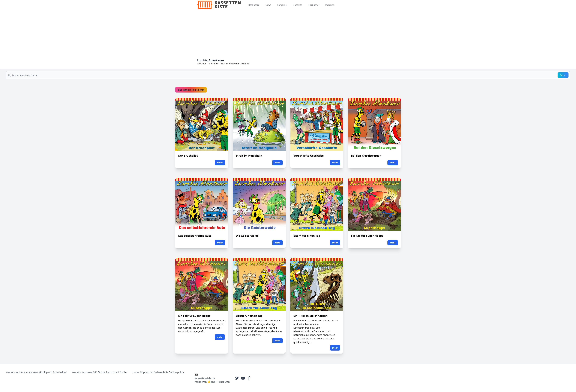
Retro (109, 372)
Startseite (201, 63)
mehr (220, 162)
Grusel (101, 372)
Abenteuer (32, 372)
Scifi (95, 372)
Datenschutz (161, 372)
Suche (563, 75)
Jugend (48, 372)
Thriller (124, 372)
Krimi (116, 372)
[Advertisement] (288, 32)
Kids (41, 372)
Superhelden (60, 372)
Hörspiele (214, 63)
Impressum (146, 372)
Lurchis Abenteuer (230, 63)
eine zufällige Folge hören (191, 89)
